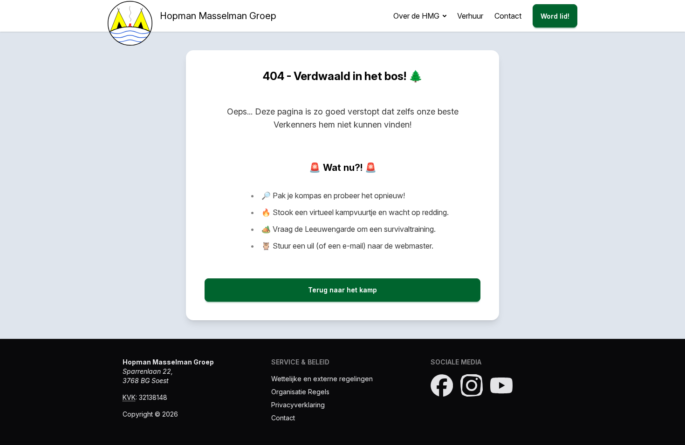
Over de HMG (416, 15)
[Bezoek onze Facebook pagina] (442, 385)
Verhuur (470, 15)
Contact (507, 15)
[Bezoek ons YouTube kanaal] (501, 385)
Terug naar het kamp (342, 290)
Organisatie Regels (300, 392)
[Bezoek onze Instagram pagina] (471, 385)
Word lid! (555, 16)
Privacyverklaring (298, 405)
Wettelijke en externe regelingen (322, 379)
